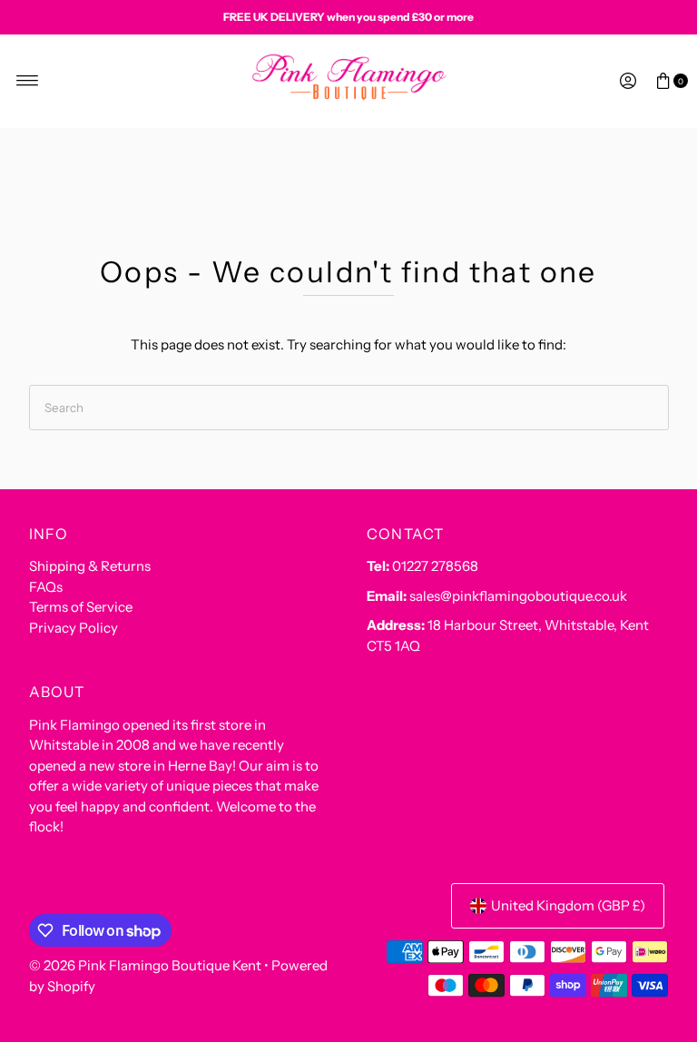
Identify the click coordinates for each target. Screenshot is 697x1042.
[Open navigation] (28, 80)
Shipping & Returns (90, 566)
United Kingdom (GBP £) (568, 905)
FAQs (46, 586)
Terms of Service (81, 606)
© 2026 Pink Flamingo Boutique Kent (145, 965)
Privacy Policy (73, 627)
